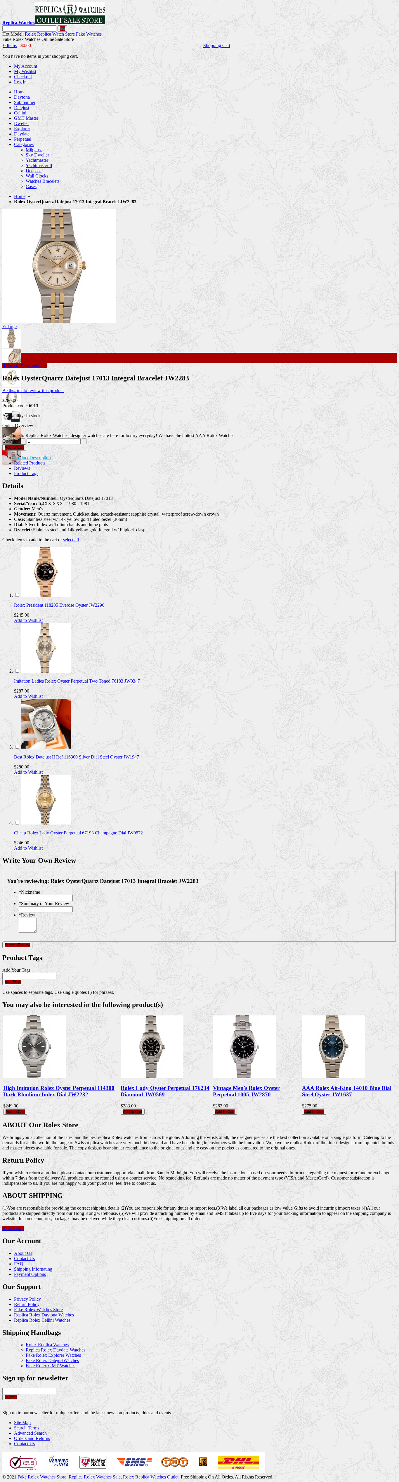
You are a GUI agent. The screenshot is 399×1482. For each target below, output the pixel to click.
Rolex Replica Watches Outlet (150, 1476)
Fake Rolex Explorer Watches (53, 1355)
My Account (25, 66)
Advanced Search (30, 1433)
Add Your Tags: (17, 970)
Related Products (29, 462)
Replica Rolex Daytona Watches (44, 1314)
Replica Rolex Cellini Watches (42, 1320)
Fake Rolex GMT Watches (50, 1365)
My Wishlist (25, 71)
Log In (20, 81)
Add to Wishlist (28, 620)
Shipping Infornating (33, 1269)
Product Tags (26, 473)
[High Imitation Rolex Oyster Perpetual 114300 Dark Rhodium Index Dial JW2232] (34, 1076)
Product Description (32, 457)
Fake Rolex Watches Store (38, 1309)
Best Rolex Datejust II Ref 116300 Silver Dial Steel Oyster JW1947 (76, 756)
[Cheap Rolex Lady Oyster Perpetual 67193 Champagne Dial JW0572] (46, 822)
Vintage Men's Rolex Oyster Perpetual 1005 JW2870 (246, 1091)
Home (19, 196)
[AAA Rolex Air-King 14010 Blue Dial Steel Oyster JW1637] (333, 1076)
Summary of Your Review (44, 903)
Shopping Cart (216, 45)
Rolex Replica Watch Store (50, 34)
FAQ (18, 1263)
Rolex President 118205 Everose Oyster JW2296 (59, 605)
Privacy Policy (27, 1299)
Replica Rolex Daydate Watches (55, 1349)
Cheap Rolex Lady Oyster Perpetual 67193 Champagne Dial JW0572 (78, 832)
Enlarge (9, 326)
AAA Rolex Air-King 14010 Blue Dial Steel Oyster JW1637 (346, 1091)
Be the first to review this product (33, 390)
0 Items (10, 45)
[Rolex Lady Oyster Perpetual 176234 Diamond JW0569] (152, 1076)
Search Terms (26, 1427)
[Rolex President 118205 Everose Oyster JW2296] (46, 595)
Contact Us (24, 1258)
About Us (23, 1253)
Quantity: (11, 441)
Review (27, 914)
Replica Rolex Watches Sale (95, 1476)
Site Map (22, 1422)
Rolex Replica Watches (47, 1344)
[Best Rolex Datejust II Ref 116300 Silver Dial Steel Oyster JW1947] (46, 747)
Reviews (22, 468)
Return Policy (26, 1304)
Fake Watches (89, 34)
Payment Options (30, 1274)
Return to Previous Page (24, 365)
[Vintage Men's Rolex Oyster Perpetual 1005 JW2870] (244, 1076)
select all (71, 539)
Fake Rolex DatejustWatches (52, 1360)
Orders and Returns (32, 1438)
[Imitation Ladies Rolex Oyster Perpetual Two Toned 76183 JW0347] (46, 671)
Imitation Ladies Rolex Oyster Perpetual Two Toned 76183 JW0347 (77, 681)
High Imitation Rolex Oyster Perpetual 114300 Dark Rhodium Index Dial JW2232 (59, 1091)
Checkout (23, 76)
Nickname (29, 892)
